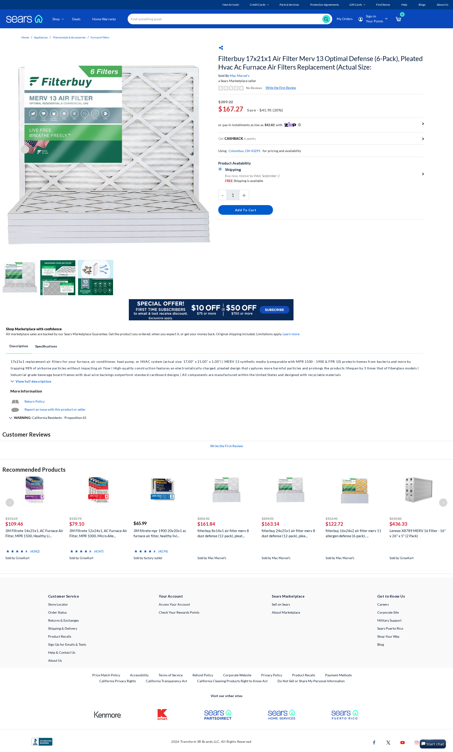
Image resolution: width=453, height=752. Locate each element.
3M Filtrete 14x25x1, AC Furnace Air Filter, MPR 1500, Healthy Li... (34, 533)
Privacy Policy (271, 675)
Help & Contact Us (61, 652)
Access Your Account (174, 604)
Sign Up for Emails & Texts (67, 644)
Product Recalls (59, 636)
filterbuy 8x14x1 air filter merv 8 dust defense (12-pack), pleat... (223, 533)
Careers (383, 604)
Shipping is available (244, 181)
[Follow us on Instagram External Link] (416, 742)
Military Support (389, 620)
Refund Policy (203, 675)
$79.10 (76, 524)
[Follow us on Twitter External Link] (388, 742)
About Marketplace (286, 612)
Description (18, 346)
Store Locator (58, 604)
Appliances (41, 37)
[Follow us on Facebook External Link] (374, 742)
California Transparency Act (166, 681)
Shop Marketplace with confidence (34, 329)
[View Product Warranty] (15, 401)
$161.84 (206, 524)
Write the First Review (281, 88)
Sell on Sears (281, 604)
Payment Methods (338, 675)
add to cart (245, 210)
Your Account (171, 596)
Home (25, 37)
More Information (26, 391)
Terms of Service (171, 675)
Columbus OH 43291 (244, 151)
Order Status (57, 612)
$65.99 (140, 523)
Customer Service (63, 596)
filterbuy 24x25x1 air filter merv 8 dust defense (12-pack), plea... (288, 533)
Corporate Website (237, 675)
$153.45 (332, 518)
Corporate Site (388, 612)
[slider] (17, 549)
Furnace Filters (100, 37)
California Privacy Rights (117, 681)
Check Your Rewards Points (179, 612)
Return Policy (35, 401)
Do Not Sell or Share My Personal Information (311, 681)
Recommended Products (34, 469)
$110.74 (75, 518)
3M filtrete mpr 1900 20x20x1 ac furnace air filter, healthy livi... (160, 533)
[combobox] (230, 19)
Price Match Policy (106, 675)
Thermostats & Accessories (69, 37)
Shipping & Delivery (62, 628)
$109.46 (14, 524)
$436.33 (398, 524)
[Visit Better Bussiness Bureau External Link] (42, 741)
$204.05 (268, 518)
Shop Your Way (388, 636)
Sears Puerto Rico (390, 628)
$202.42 (203, 518)
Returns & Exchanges (63, 620)
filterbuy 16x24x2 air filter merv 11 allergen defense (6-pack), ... (353, 533)
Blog (380, 644)
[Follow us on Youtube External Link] (402, 742)
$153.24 (11, 518)
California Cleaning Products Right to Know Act (232, 681)
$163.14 (270, 524)
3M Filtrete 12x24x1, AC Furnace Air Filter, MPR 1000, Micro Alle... (98, 533)
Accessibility (139, 675)
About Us (55, 660)
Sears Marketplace (288, 596)
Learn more (291, 334)
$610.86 (396, 518)
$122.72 (334, 524)
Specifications (46, 346)
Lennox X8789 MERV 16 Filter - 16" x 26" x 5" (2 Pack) (418, 533)
